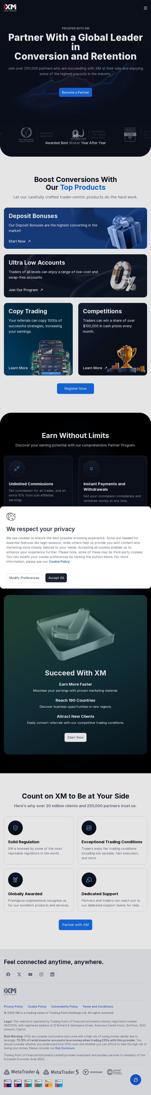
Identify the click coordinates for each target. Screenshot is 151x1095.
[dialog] (75, 547)
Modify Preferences (24, 578)
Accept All (56, 578)
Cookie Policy (59, 561)
